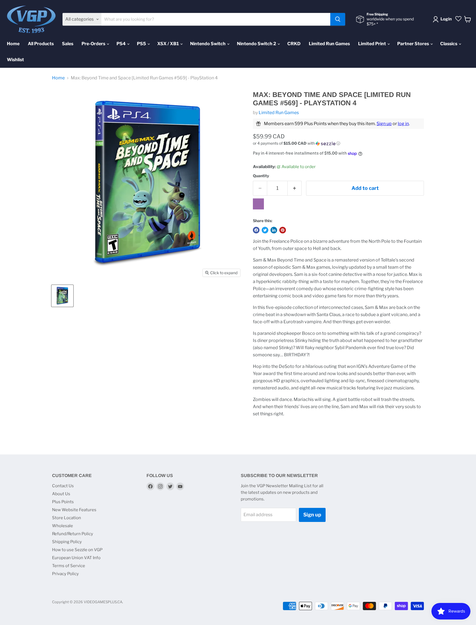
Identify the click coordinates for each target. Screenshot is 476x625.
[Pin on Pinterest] (282, 230)
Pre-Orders (94, 43)
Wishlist (15, 59)
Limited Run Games (329, 43)
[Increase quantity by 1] (295, 188)
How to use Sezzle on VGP (77, 549)
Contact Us (63, 485)
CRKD (294, 43)
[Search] (337, 19)
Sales (67, 43)
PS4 (121, 43)
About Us (61, 493)
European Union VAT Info (76, 557)
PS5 (142, 43)
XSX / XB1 (168, 43)
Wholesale (62, 525)
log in (403, 123)
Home (13, 43)
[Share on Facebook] (256, 230)
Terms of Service (68, 565)
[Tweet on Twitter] (265, 230)
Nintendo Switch (208, 43)
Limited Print (372, 43)
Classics (449, 43)
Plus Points (63, 501)
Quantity (261, 176)
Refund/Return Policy (72, 533)
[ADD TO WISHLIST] (258, 203)
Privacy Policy (65, 573)
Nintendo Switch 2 (257, 43)
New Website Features (74, 509)
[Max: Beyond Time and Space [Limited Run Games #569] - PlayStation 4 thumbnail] (62, 296)
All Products (41, 43)
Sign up (384, 123)
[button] (338, 143)
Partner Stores (413, 43)
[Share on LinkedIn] (274, 230)
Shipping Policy (67, 541)
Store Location (66, 517)
